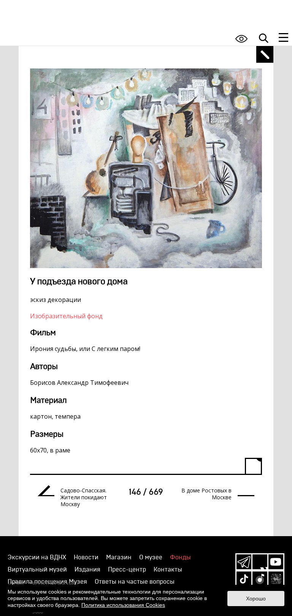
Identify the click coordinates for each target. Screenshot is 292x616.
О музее (150, 557)
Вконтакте (259, 561)
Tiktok (243, 578)
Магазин (119, 557)
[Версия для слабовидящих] (241, 38)
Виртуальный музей (37, 570)
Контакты (168, 570)
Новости (86, 557)
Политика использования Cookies (123, 605)
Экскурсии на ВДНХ (37, 557)
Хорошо (256, 598)
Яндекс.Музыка (259, 578)
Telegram (243, 561)
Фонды (180, 557)
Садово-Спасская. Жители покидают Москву (83, 497)
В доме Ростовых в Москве (206, 494)
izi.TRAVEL (275, 578)
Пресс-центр (127, 570)
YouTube (275, 561)
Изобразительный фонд (66, 316)
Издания (87, 570)
